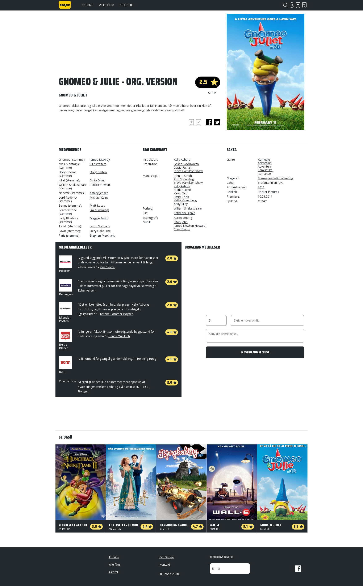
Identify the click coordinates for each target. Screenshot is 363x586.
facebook (209, 122)
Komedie (264, 159)
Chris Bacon (182, 229)
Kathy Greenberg (185, 200)
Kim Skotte (107, 267)
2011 (261, 187)
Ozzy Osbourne (100, 231)
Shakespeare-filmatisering (275, 178)
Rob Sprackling (184, 179)
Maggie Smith (99, 218)
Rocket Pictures (268, 192)
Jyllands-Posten (64, 319)
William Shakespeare (188, 208)
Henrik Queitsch (119, 336)
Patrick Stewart (100, 185)
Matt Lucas (97, 205)
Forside (87, 5)
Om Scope (166, 557)
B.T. (61, 372)
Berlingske (66, 294)
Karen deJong (183, 218)
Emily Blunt (97, 180)
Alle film (106, 5)
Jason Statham (100, 226)
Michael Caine (99, 197)
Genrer (126, 5)
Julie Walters (98, 164)
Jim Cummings (99, 210)
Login (292, 5)
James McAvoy (100, 159)
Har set (304, 5)
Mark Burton (182, 190)
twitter (217, 122)
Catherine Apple (184, 213)
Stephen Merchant (102, 235)
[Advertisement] (92, 129)
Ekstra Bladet (63, 346)
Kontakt (164, 564)
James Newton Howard (189, 226)
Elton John (181, 222)
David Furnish (183, 167)
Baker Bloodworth (186, 164)
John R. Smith (183, 176)
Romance (264, 174)
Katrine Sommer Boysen (116, 314)
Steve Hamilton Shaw (188, 171)
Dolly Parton (98, 172)
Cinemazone (67, 381)
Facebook (298, 568)
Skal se (298, 5)
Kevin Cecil (181, 193)
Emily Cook (181, 197)
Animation (265, 163)
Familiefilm (265, 170)
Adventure (265, 166)
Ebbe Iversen (86, 290)
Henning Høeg (146, 359)
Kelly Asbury (182, 159)
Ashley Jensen (99, 193)
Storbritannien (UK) (271, 183)
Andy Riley (181, 204)
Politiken (65, 271)
